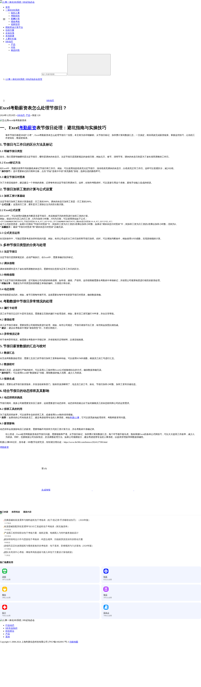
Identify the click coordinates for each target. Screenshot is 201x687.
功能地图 (73, 642)
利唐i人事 (74, 417)
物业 (105, 595)
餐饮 (4, 595)
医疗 (4, 613)
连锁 (4, 577)
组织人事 (15, 13)
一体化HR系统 (12, 10)
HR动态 (21, 115)
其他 (7, 637)
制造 (105, 577)
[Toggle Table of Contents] (4, 19)
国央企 (106, 613)
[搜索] (89, 64)
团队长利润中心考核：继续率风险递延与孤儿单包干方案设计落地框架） (39, 552)
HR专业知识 (11, 628)
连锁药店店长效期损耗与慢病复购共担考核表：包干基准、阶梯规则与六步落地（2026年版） (49, 546)
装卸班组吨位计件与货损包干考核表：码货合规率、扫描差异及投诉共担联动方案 (43, 539)
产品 (28, 115)
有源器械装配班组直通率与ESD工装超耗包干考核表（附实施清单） (37, 526)
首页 (7, 7)
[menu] (1, 0)
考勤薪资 (27, 127)
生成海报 (45, 490)
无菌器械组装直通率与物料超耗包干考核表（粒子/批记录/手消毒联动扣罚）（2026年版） (47, 520)
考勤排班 (15, 16)
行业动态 (9, 625)
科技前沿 (9, 631)
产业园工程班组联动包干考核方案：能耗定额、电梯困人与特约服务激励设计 (41, 533)
